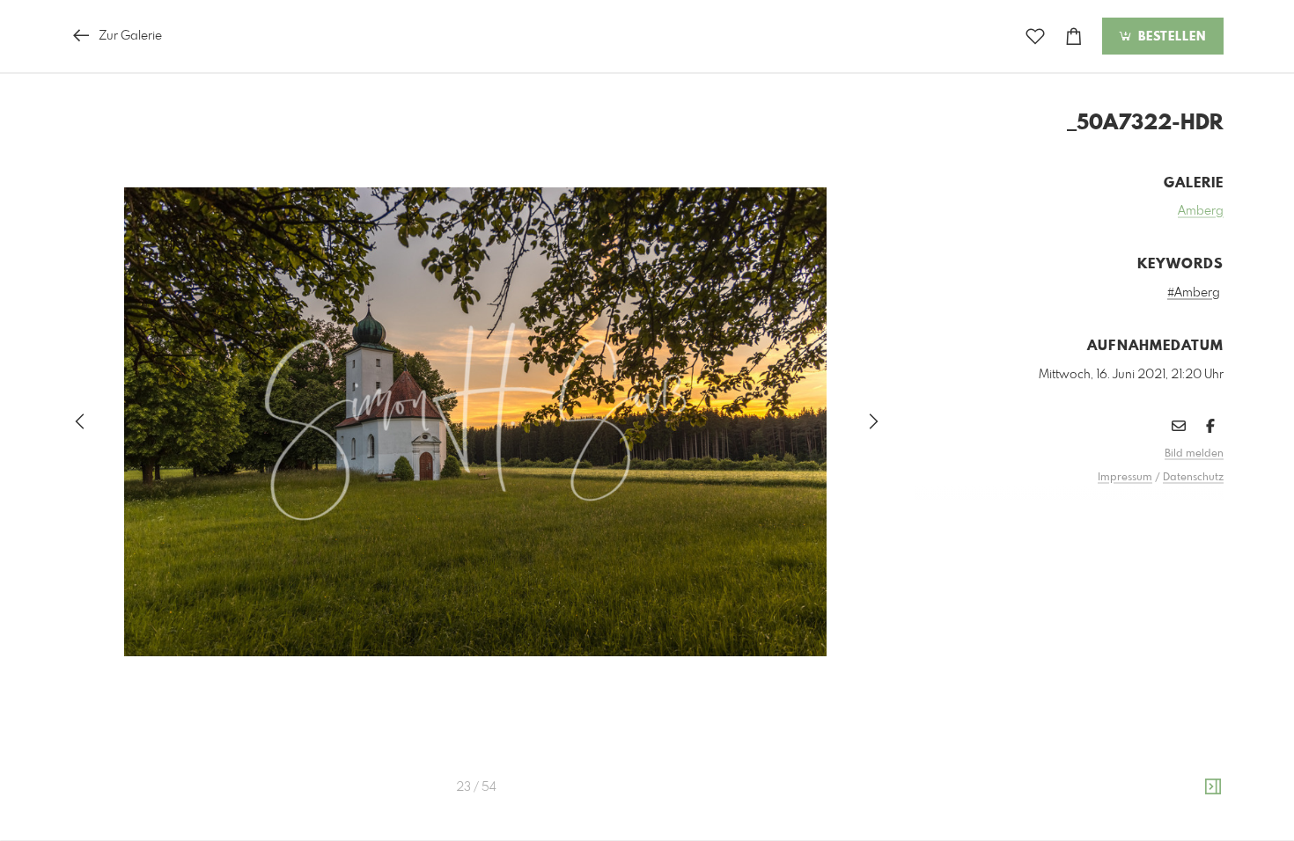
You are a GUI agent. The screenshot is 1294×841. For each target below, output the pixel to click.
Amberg (1201, 211)
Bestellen (1170, 37)
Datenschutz (1193, 477)
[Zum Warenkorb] (1073, 36)
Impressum (1125, 477)
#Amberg (1193, 293)
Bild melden (1194, 454)
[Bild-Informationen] (1213, 787)
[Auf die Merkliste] (1035, 36)
